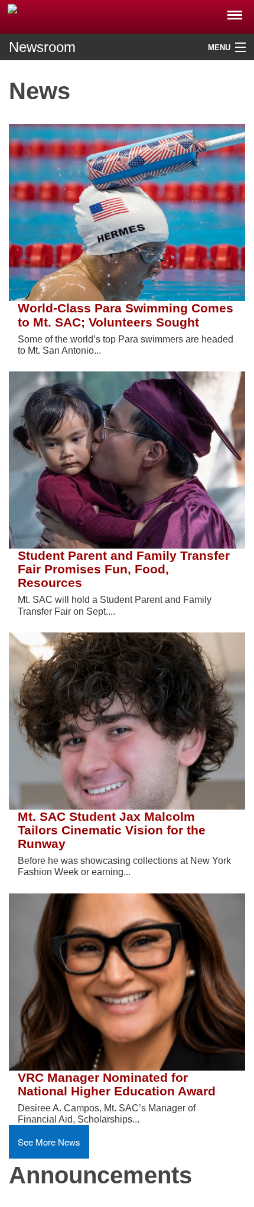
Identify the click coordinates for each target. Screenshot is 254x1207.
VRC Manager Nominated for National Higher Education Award (117, 1084)
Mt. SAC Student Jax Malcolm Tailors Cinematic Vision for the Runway (112, 830)
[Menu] (234, 11)
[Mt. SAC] (127, 16)
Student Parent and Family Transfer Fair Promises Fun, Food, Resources (124, 569)
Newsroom (42, 47)
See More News (49, 1142)
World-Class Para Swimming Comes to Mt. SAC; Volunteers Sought (125, 314)
